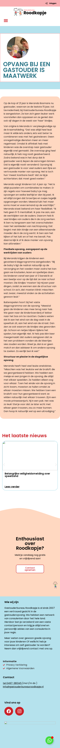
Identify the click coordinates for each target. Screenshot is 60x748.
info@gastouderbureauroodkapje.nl (23, 686)
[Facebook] (8, 711)
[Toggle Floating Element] (49, 740)
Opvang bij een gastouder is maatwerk (26, 70)
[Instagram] (19, 711)
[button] (6, 20)
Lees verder (12, 486)
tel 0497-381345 (12, 683)
